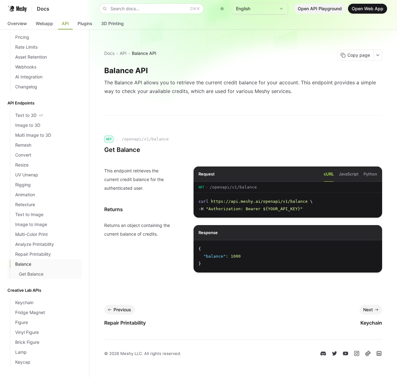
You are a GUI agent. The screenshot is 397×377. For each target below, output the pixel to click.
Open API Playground (320, 8)
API (65, 23)
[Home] (17, 8)
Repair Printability (125, 323)
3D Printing (112, 23)
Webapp (44, 23)
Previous (122, 309)
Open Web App (367, 8)
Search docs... (155, 8)
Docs (109, 53)
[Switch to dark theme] (222, 8)
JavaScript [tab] (349, 173)
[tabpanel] (288, 200)
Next (368, 309)
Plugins (85, 23)
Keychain (371, 323)
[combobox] (260, 8)
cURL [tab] (329, 173)
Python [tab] (370, 173)
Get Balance (122, 149)
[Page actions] (377, 55)
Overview (17, 23)
